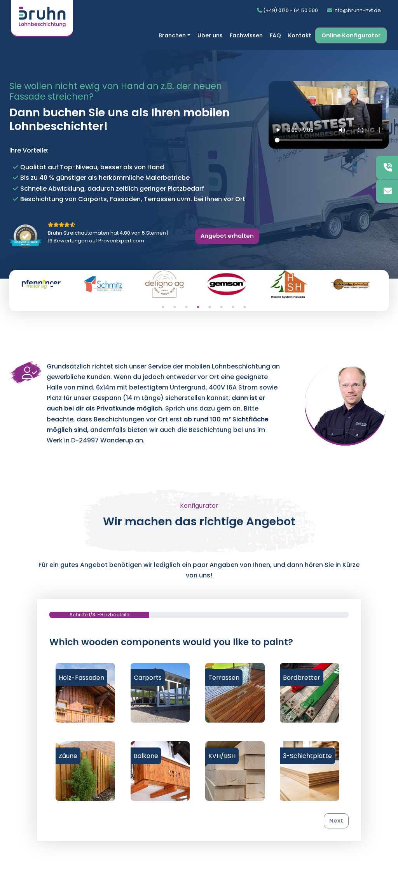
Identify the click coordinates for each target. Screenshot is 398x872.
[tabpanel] (45, 287)
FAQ (275, 35)
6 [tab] (221, 307)
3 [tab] (186, 307)
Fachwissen (246, 35)
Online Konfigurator (351, 35)
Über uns (210, 35)
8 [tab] (244, 307)
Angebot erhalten (227, 236)
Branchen (172, 35)
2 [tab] (174, 307)
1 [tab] (163, 307)
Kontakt (299, 35)
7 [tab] (233, 307)
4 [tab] (198, 307)
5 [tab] (209, 307)
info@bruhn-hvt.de (356, 10)
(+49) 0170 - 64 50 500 (290, 10)
